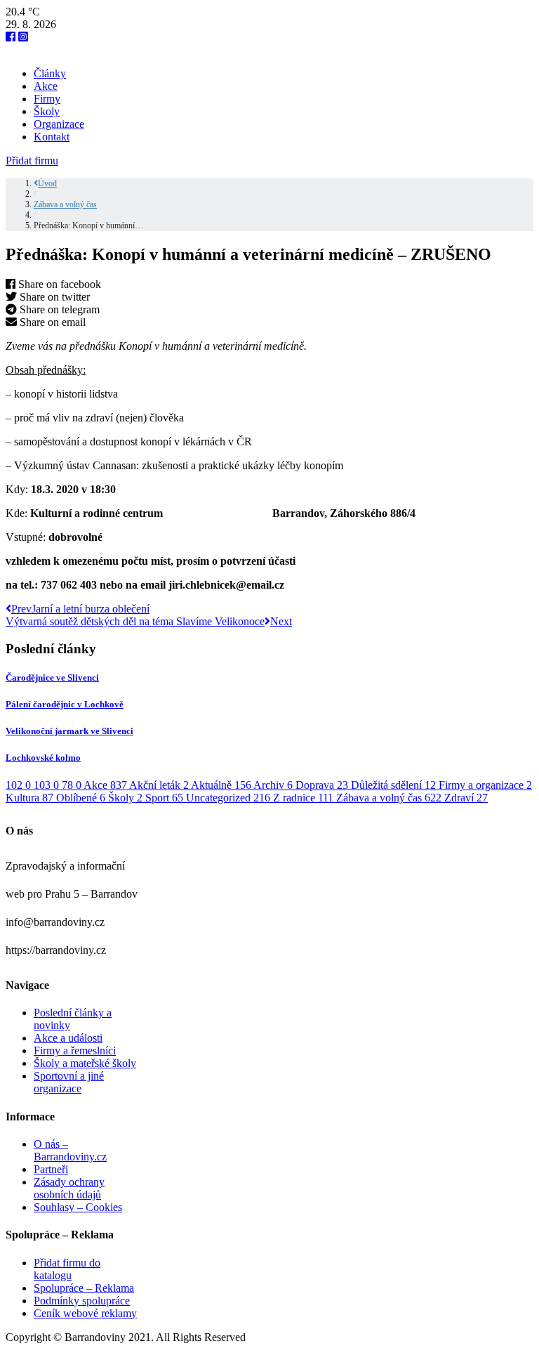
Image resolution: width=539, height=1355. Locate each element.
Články (50, 73)
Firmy (47, 99)
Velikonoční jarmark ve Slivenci (69, 731)
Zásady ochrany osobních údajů (69, 1188)
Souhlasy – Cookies (78, 1207)
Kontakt (51, 137)
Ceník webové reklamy (85, 1313)
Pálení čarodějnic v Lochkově (65, 704)
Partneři (51, 1169)
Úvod (47, 183)
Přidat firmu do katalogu (67, 1269)
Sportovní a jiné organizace (69, 1082)
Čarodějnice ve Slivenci (52, 677)
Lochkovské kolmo (43, 757)
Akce (46, 86)
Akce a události (68, 1038)
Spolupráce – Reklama (84, 1288)
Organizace (59, 124)
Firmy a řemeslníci (75, 1050)
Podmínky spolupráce (82, 1301)
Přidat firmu (32, 160)
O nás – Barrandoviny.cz (70, 1150)
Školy (47, 111)
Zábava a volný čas (65, 204)
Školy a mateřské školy (85, 1063)
